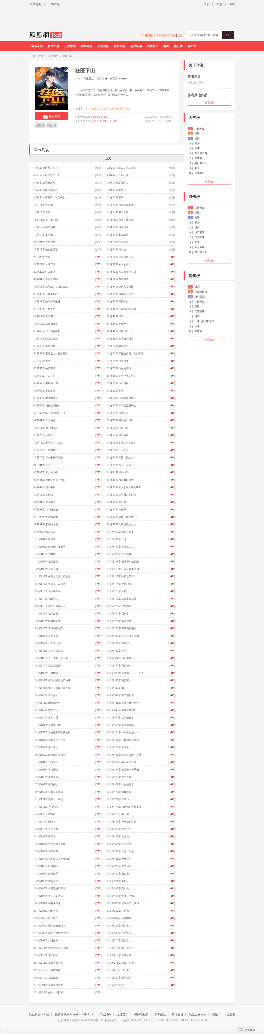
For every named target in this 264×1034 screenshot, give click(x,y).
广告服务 (105, 1014)
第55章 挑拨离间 (46, 368)
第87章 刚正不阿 (46, 487)
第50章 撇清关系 (119, 346)
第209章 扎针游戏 (48, 940)
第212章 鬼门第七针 (123, 947)
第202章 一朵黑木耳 (123, 910)
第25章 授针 (43, 256)
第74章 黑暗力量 (119, 435)
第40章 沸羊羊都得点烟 (123, 308)
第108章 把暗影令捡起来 (125, 561)
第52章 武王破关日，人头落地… (128, 353)
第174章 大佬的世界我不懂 (126, 806)
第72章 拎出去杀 (119, 427)
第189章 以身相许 (48, 866)
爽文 (88, 108)
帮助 (232, 4)
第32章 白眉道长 (119, 279)
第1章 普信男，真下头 (47, 167)
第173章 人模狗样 (48, 806)
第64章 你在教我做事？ (123, 398)
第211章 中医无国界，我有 (53, 947)
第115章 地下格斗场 (49, 591)
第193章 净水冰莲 (48, 881)
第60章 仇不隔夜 (119, 383)
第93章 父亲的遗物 (47, 509)
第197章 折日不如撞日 (50, 895)
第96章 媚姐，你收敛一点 (124, 516)
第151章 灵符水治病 (49, 724)
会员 (181, 35)
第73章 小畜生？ (46, 435)
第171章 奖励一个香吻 (50, 799)
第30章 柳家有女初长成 (123, 271)
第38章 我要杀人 (119, 301)
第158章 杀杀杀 (120, 747)
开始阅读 (54, 116)
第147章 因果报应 (48, 710)
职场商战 (86, 46)
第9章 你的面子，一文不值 (50, 197)
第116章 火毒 (119, 591)
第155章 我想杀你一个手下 (53, 739)
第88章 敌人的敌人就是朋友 (125, 487)
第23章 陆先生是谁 (47, 249)
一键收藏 (54, 4)
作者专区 (147, 35)
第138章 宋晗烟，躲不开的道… (129, 672)
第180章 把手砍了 (121, 829)
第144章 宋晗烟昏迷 (123, 695)
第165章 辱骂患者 (48, 776)
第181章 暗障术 (47, 836)
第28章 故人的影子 (120, 264)
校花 (93, 108)
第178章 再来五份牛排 (124, 821)
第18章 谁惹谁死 (119, 227)
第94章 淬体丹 (118, 509)
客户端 (192, 46)
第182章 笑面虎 (120, 836)
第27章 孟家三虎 (46, 264)
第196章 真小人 (120, 888)
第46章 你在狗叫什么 (121, 331)
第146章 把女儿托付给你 (125, 702)
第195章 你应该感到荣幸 (52, 888)
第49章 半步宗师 (46, 346)
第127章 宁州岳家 (48, 635)
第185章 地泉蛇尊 (48, 851)
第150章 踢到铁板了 (123, 717)
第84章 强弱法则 (119, 472)
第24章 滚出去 (100, 116)
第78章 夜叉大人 (119, 450)
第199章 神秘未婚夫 (49, 903)
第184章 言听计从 (121, 843)
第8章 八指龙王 (117, 190)
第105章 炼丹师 (47, 554)
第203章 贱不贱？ (48, 918)
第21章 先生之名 (46, 242)
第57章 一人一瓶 (46, 375)
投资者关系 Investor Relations (74, 1014)
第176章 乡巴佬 (120, 814)
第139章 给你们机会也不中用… (55, 680)
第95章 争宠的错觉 (47, 516)
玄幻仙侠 (103, 46)
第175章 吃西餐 (47, 814)
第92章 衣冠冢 (118, 502)
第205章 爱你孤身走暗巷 (52, 925)
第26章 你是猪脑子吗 (121, 256)
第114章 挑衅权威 (121, 583)
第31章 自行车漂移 (47, 279)
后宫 (105, 108)
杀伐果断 (113, 108)
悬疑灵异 (119, 46)
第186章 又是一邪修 (123, 851)
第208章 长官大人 (121, 933)
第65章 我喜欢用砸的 (48, 405)
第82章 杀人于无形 (120, 464)
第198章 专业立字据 (123, 895)
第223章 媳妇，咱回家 (105, 120)
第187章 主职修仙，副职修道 (54, 858)
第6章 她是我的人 (118, 182)
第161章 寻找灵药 (48, 762)
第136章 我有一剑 (121, 665)
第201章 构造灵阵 (48, 910)
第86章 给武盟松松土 (121, 479)
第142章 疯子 (119, 687)
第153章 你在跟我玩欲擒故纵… (55, 732)
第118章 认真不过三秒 (124, 598)
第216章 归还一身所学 (124, 962)
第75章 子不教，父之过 (50, 442)
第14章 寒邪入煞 (119, 212)
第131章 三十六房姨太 (50, 650)
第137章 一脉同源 (48, 672)
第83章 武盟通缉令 (47, 472)
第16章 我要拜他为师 (121, 219)
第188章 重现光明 (121, 858)
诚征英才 (122, 1014)
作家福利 (161, 35)
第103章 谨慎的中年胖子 (52, 546)
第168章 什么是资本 (123, 784)
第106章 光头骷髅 (121, 554)
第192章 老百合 (120, 873)
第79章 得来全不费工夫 (50, 457)
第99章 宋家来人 (46, 531)
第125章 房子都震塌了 (50, 628)
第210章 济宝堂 (120, 940)
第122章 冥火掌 (120, 613)
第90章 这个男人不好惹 (123, 494)
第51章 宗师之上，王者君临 (52, 353)
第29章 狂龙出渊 (46, 271)
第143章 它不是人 (48, 695)
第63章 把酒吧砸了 (47, 398)
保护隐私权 (141, 1014)
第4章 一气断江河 (118, 175)
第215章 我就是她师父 (50, 962)
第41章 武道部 (45, 316)
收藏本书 (51, 125)
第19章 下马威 (45, 234)
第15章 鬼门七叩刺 (47, 219)
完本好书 (152, 46)
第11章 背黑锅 (45, 204)
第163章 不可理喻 (48, 769)
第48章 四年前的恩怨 (121, 338)
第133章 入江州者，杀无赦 (53, 658)
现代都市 (53, 56)
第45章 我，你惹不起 (48, 331)
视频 (215, 1014)
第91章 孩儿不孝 (46, 502)
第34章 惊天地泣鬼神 (121, 286)
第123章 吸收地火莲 (49, 620)
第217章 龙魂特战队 (49, 970)
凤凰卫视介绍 (197, 1014)
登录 (206, 4)
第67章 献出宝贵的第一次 (51, 412)
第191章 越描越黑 (48, 873)
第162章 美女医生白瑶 (124, 762)
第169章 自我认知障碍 (50, 791)
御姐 (99, 108)
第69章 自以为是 (46, 420)
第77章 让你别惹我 (47, 450)
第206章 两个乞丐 (121, 925)
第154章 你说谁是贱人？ (125, 732)
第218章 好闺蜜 (120, 970)
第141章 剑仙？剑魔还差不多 (54, 687)
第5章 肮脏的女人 (45, 182)
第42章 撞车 (117, 316)
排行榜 (178, 46)
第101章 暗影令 (47, 539)
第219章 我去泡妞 (48, 977)
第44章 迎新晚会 (119, 323)
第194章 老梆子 (120, 881)
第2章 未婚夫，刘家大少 (122, 167)
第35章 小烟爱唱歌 (47, 294)
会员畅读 (136, 46)
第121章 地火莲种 (48, 613)
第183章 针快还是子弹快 (52, 843)
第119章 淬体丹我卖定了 (52, 606)
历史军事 (70, 46)
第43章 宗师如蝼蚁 (47, 323)
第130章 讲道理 (120, 643)
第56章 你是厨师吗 (120, 368)
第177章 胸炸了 (47, 821)
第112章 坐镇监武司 (123, 576)
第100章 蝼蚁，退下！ (124, 531)
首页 (40, 56)
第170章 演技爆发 (121, 791)
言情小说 (53, 46)
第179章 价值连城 (48, 829)
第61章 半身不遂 (47, 390)
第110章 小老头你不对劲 (125, 568)
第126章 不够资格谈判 (124, 628)
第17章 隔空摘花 (46, 227)
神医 (126, 108)
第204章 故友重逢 (121, 918)
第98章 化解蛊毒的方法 (123, 524)
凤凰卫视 (229, 1014)
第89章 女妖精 (45, 494)
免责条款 (160, 1014)
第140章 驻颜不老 (121, 680)
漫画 (166, 46)
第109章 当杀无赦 (48, 568)
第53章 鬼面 (43, 360)
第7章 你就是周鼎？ (46, 190)
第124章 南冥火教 (121, 620)
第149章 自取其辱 (48, 717)
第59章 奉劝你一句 (47, 383)
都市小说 (37, 46)
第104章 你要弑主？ (123, 546)
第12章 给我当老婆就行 (123, 204)
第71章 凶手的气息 (47, 427)
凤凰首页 (35, 4)
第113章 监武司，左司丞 (52, 583)
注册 (219, 4)
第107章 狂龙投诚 (48, 561)
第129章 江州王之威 (49, 643)
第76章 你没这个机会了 (123, 442)
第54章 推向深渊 (119, 360)
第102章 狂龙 (119, 539)
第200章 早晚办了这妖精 (125, 903)
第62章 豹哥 (117, 390)
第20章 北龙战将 (119, 234)
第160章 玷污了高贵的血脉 (126, 754)
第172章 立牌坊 (120, 799)
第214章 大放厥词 (121, 955)
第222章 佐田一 (120, 985)
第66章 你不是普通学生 (123, 405)
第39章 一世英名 (46, 308)
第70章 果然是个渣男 (121, 420)
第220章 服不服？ (121, 977)
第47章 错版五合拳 (47, 338)
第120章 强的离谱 (121, 606)
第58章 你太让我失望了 (123, 375)
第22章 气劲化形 (119, 242)
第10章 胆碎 (117, 197)
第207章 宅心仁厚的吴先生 (53, 933)
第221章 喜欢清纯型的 (50, 985)
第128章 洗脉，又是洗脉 (125, 635)
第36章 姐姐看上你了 (121, 294)
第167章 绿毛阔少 (48, 784)
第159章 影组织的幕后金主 (53, 754)
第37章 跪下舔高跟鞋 (48, 301)
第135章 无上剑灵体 (49, 665)
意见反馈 (177, 1014)
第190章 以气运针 (121, 866)
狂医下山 (68, 56)
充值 (172, 35)
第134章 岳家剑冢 (121, 658)
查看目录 (40, 125)
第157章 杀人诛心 (48, 747)
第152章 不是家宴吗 (123, 724)
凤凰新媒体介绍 (39, 1014)
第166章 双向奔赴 (121, 776)
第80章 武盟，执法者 (121, 457)
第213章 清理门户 (48, 955)
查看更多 (209, 102)
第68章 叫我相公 (119, 412)
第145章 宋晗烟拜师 (49, 702)
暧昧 (121, 108)
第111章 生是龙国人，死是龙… (55, 576)
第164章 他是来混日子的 (125, 769)
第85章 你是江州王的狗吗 (51, 479)
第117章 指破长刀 (48, 598)
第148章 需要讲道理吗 (124, 710)
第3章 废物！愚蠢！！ (47, 175)
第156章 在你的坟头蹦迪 (125, 739)
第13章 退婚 (43, 212)
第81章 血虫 (43, 464)
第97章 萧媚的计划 (47, 524)
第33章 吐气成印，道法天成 (52, 286)
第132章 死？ (119, 650)
